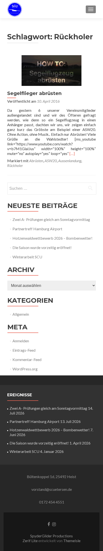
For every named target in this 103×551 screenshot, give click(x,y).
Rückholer (15, 165)
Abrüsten (36, 160)
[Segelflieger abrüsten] (51, 70)
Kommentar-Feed (26, 359)
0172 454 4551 (51, 502)
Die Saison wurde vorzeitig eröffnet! (42, 247)
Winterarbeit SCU (27, 257)
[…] (72, 153)
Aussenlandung (69, 160)
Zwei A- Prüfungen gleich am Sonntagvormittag (51, 219)
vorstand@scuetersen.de (51, 489)
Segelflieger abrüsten (34, 93)
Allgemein (20, 314)
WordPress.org (25, 369)
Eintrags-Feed (23, 350)
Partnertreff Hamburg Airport (37, 228)
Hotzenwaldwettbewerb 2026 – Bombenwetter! (52, 238)
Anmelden (20, 340)
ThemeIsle (71, 540)
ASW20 (51, 160)
